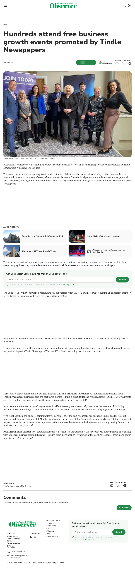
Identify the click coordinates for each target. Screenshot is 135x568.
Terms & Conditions (51, 524)
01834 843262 (20, 551)
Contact (49, 528)
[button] (5, 6)
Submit (122, 279)
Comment (124, 507)
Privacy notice (68, 285)
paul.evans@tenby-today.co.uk (19, 557)
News (6, 25)
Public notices (52, 536)
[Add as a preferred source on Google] (105, 62)
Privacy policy (52, 531)
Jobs (48, 533)
